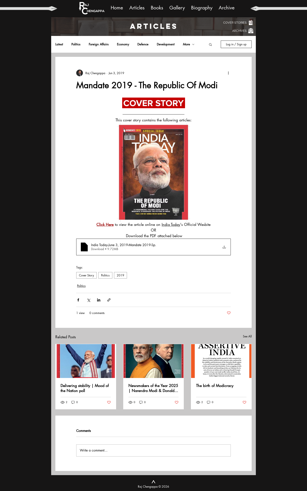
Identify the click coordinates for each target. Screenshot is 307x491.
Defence (142, 44)
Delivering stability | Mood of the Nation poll (85, 388)
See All (247, 336)
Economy (123, 44)
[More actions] (228, 72)
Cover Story (86, 275)
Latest (59, 44)
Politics (75, 44)
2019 (120, 275)
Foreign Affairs (99, 44)
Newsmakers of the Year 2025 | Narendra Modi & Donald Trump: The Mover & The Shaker (153, 388)
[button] (210, 44)
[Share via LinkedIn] (99, 300)
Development (166, 44)
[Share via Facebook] (78, 300)
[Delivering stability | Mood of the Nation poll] (86, 361)
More (186, 44)
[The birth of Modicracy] (221, 361)
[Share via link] (109, 300)
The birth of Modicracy (214, 385)
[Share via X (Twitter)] (88, 300)
